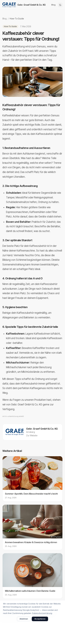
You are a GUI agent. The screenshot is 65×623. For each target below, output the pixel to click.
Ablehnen (24, 619)
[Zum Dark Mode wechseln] (60, 5)
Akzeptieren (40, 619)
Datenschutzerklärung (42, 613)
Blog (53, 5)
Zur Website (31, 435)
